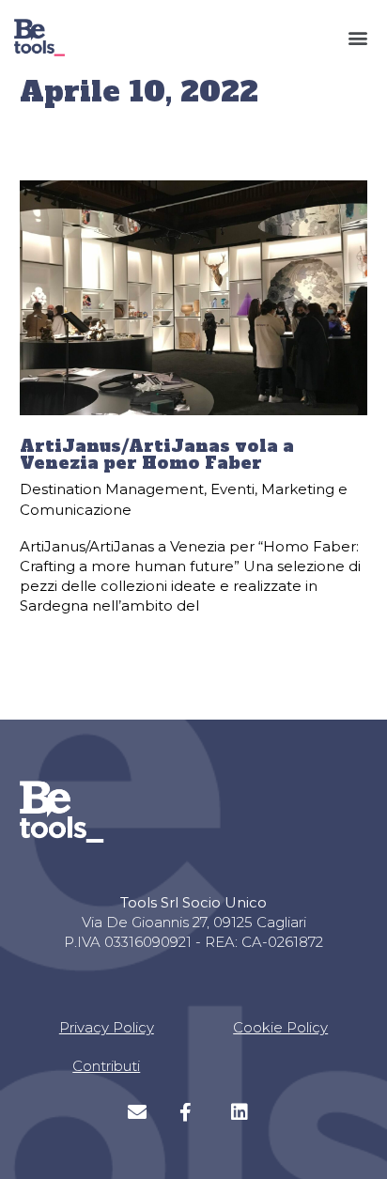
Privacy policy (106, 1027)
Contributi (106, 1066)
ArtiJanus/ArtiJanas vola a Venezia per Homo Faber (157, 454)
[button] (357, 38)
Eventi (232, 489)
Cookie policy (280, 1027)
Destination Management (112, 489)
